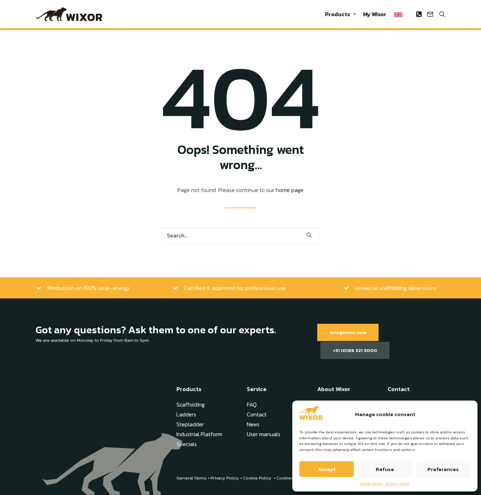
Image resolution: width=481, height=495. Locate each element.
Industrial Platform (199, 434)
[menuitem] (340, 14)
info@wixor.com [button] (348, 332)
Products (337, 14)
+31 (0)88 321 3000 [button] (355, 350)
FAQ (252, 404)
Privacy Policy (225, 478)
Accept (327, 469)
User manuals (263, 434)
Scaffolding (190, 404)
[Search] (240, 235)
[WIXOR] (69, 14)
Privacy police (398, 483)
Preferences (443, 469)
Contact (257, 414)
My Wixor (374, 14)
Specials (186, 444)
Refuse (385, 469)
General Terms (191, 478)
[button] (419, 14)
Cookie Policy (371, 483)
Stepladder (190, 424)
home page (290, 190)
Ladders (186, 414)
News (253, 424)
